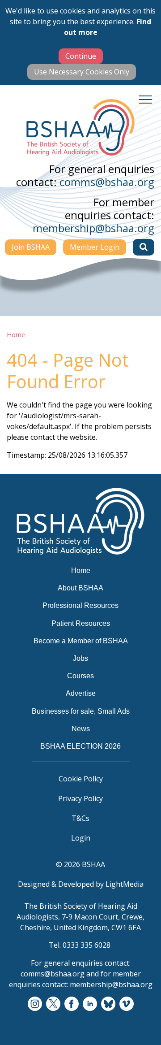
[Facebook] (71, 1004)
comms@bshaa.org (106, 181)
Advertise (81, 693)
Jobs (80, 658)
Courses (80, 676)
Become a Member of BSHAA (81, 641)
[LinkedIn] (90, 1004)
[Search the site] (143, 247)
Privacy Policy (80, 798)
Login (80, 838)
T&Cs (80, 818)
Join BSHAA (31, 247)
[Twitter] (53, 1004)
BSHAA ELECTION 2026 (80, 746)
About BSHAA (80, 588)
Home (16, 334)
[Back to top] (143, 1027)
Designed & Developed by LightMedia (81, 884)
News (81, 729)
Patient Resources (80, 623)
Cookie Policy (81, 779)
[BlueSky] (108, 1004)
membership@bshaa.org (93, 228)
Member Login (94, 247)
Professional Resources (80, 605)
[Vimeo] (126, 1004)
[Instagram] (35, 1004)
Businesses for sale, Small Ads (81, 711)
